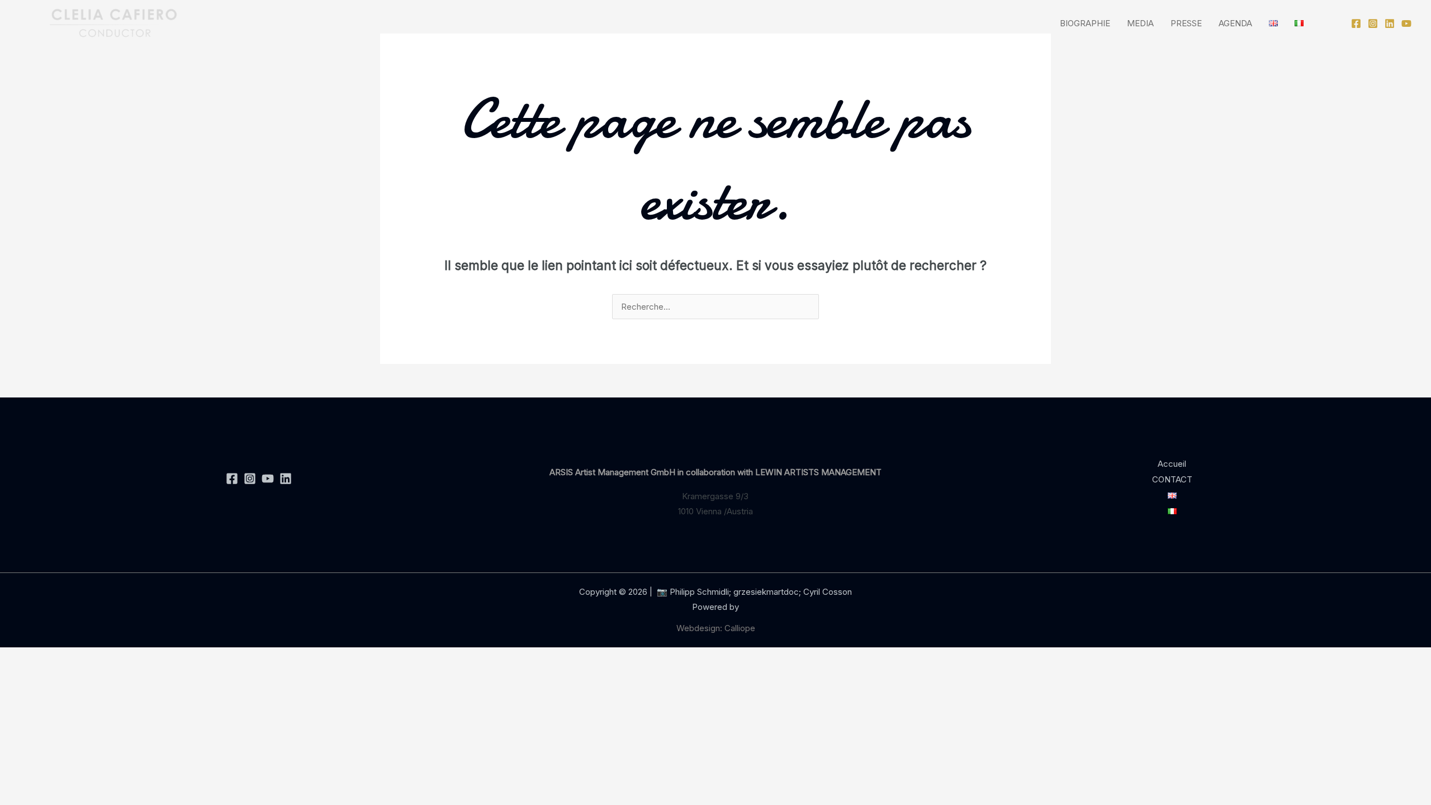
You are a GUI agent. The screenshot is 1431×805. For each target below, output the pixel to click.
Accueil (1172, 463)
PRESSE (1186, 23)
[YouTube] (1406, 23)
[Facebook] (1356, 23)
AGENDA (1235, 23)
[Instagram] (1373, 23)
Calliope (739, 628)
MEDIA (1140, 23)
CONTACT (1172, 479)
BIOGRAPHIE (1085, 23)
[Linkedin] (1390, 23)
